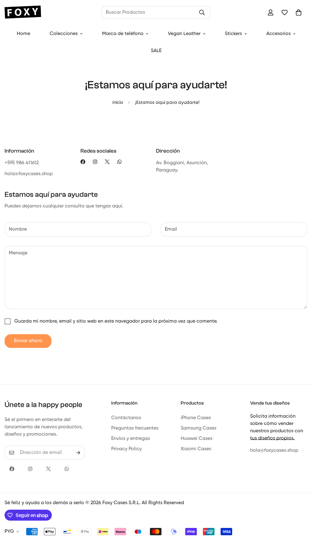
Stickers (233, 33)
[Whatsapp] (119, 161)
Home (23, 33)
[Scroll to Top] (300, 512)
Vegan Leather (184, 33)
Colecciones (64, 33)
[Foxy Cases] (23, 12)
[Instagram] (95, 161)
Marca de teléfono (123, 33)
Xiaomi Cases (196, 449)
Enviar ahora (28, 340)
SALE (156, 50)
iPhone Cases (196, 418)
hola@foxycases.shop (274, 450)
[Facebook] (82, 161)
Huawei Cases (196, 438)
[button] (299, 12)
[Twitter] (107, 161)
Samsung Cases (198, 428)
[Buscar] (202, 12)
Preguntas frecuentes (134, 428)
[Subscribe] (78, 452)
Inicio (117, 102)
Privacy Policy (126, 449)
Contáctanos (126, 418)
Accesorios (278, 33)
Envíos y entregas (130, 438)
